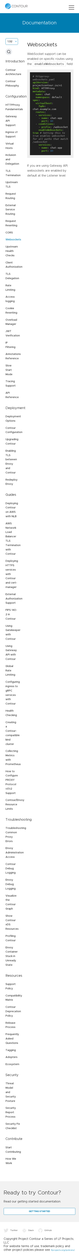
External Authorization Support (14, 598)
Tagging (11, 1050)
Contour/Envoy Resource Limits (15, 804)
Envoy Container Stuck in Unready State (12, 956)
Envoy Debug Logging (11, 884)
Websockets (13, 239)
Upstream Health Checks (12, 251)
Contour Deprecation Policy (13, 1011)
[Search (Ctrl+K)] (9, 51)
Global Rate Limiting (10, 670)
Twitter (14, 1230)
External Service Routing (11, 210)
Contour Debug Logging (11, 868)
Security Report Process (11, 1112)
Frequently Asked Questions (12, 1038)
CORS (9, 232)
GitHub (48, 1230)
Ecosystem (12, 1064)
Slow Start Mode (9, 370)
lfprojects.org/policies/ (63, 1250)
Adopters (11, 1057)
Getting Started (39, 1211)
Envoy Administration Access (15, 852)
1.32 (10, 41)
